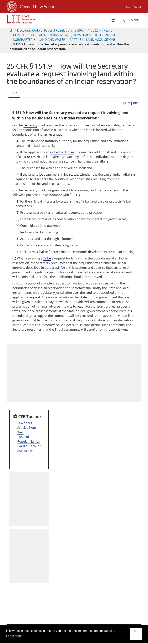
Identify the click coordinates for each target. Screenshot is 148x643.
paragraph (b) (55, 267)
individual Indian (62, 152)
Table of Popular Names (28, 439)
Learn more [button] (14, 636)
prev (126, 103)
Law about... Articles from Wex (26, 427)
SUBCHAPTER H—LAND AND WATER (39, 40)
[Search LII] (123, 20)
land (46, 130)
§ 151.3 (75, 195)
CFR (14, 93)
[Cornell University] (12, 6)
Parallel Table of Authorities (28, 448)
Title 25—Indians (100, 30)
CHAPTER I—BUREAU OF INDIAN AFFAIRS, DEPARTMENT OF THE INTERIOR (65, 35)
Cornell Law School (37, 6)
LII (11, 30)
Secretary (30, 125)
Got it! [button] (136, 634)
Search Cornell (133, 7)
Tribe (47, 258)
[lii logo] (21, 19)
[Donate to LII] (113, 20)
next (136, 103)
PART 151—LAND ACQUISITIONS (93, 40)
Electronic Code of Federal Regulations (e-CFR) (50, 30)
